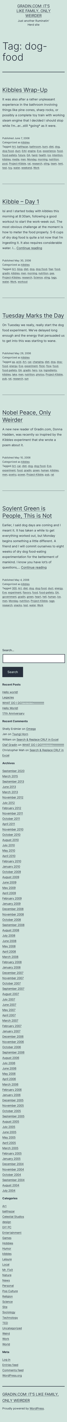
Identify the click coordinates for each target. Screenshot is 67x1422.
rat (29, 163)
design (6, 1222)
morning (43, 159)
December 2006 (13, 1036)
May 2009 (9, 887)
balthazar (22, 146)
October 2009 (11, 871)
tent (60, 163)
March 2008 (10, 956)
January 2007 (11, 1031)
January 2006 (11, 1095)
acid (18, 361)
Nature (6, 1275)
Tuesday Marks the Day (33, 315)
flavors (27, 592)
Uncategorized (12, 1328)
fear (51, 269)
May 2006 (9, 1073)
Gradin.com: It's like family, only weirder (34, 11)
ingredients (50, 370)
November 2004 (13, 1169)
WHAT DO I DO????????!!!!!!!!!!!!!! (23, 702)
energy (13, 366)
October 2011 (11, 818)
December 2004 (13, 1164)
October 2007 (11, 983)
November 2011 (12, 813)
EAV (24, 150)
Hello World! (10, 708)
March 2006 (10, 1084)
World (6, 1344)
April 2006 (9, 1079)
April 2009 (9, 893)
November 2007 (13, 978)
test (4, 167)
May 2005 (9, 1137)
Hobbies (7, 1243)
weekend (26, 167)
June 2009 (9, 882)
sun (26, 378)
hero (34, 370)
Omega (31, 728)
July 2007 (8, 999)
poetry (12, 474)
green (36, 470)
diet (51, 146)
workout (23, 281)
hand (34, 155)
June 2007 (9, 1004)
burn (45, 146)
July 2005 (8, 1126)
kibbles (25, 142)
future (21, 155)
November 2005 (13, 1105)
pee (52, 273)
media (15, 159)
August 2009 (10, 877)
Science (38, 277)
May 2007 (8, 1010)
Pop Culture (10, 1291)
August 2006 (10, 1057)
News (6, 1280)
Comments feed (13, 1370)
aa (13, 361)
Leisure (7, 1259)
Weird (6, 1333)
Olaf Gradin (9, 744)
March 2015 (10, 776)
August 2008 (10, 930)
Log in (6, 1359)
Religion (7, 1296)
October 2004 (11, 1174)
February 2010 (11, 861)
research (37, 163)
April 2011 (8, 824)
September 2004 (13, 1180)
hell (45, 596)
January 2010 (11, 866)
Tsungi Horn (20, 734)
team (54, 163)
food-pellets (9, 155)
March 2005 (10, 1148)
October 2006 (11, 1047)
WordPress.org (12, 1375)
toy (10, 167)
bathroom (35, 146)
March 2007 (10, 1020)
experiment (31, 366)
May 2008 (9, 946)
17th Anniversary (13, 713)
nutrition (54, 159)
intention (57, 155)
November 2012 (12, 797)
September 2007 (13, 988)
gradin (6, 273)
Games (6, 1238)
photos (40, 374)
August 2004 (10, 1185)
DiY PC (6, 1227)
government (9, 596)
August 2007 (10, 994)
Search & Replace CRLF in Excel (37, 739)
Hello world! (10, 692)
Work (36, 167)
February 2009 (12, 898)
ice (49, 155)
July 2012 (8, 802)
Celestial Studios (13, 1216)
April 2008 (9, 951)
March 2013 (10, 792)
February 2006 (12, 1089)
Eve (39, 150)
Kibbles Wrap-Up (25, 89)
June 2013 (9, 786)
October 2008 (11, 919)
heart (38, 596)
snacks (18, 605)
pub (4, 378)
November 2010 (12, 829)
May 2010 (8, 850)
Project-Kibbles (11, 277)
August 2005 (10, 1121)
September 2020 (13, 771)
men (23, 159)
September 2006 (13, 1052)
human (45, 470)
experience (49, 150)
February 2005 (12, 1153)
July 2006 (8, 1063)
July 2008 (8, 935)
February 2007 (12, 1026)
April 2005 (9, 1142)
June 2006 (9, 1068)
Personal (8, 1285)
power (21, 474)
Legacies (8, 697)
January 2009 (11, 903)
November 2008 (13, 914)
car (29, 361)
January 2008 (11, 967)
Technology (10, 1317)
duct (17, 150)
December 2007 (12, 972)
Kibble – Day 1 (20, 201)
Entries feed (10, 1365)
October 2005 (11, 1111)
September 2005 (13, 1116)
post (5, 163)
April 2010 (8, 856)
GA (28, 155)
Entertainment (12, 1232)
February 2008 (12, 962)
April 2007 (9, 1015)
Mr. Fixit (7, 1269)
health (42, 155)
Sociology (8, 1312)
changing (38, 361)
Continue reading (29, 248)
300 (14, 588)
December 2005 (13, 1100)
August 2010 (10, 840)
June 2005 (9, 1132)
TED (5, 1323)
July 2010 (8, 845)
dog (57, 146)
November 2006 (13, 1041)
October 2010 (11, 834)
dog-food (8, 150)
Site (4, 1307)
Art (14, 146)
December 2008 (13, 909)
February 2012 (11, 808)
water (16, 167)
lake (14, 374)
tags (53, 277)
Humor (6, 1248)
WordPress (37, 1408)
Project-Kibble (17, 163)
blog (19, 269)
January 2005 (11, 1158)
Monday (31, 159)
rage (51, 600)
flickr (42, 366)
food (60, 150)
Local (5, 1264)
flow (48, 366)
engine (32, 150)
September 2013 (13, 781)
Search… (8, 650)
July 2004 (8, 1190)
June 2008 (9, 941)
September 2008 (13, 925)
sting (46, 163)
